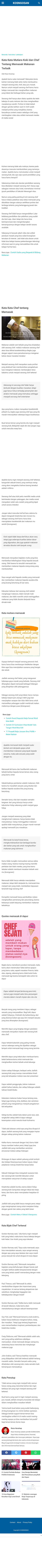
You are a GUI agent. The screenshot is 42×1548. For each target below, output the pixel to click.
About (19, 1522)
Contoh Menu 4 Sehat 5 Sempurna (24, 1215)
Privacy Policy (27, 1522)
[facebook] (6, 1452)
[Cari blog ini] (39, 3)
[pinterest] (26, 1452)
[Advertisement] (21, 30)
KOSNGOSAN (21, 3)
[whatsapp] (35, 1452)
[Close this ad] (41, 1535)
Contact (12, 1522)
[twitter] (16, 1452)
